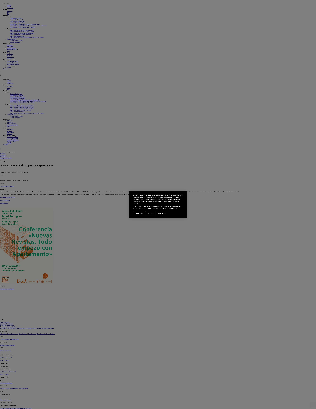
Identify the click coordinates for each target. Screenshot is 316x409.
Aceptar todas (139, 213)
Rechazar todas (162, 213)
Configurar (151, 213)
